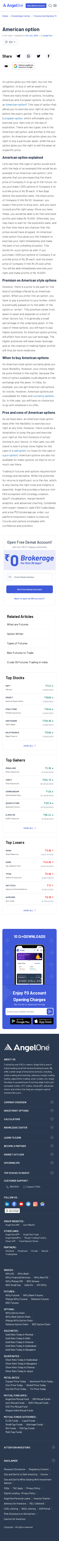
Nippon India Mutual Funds (19, 1410)
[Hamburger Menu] (55, 5)
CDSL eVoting (11, 1508)
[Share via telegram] (18, 56)
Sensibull (10, 1250)
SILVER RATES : (12, 1356)
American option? (16, 104)
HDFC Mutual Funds (38, 1402)
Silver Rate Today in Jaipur (19, 1371)
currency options (43, 396)
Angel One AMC (13, 1224)
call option (20, 450)
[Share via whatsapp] (28, 56)
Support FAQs (33, 1186)
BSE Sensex (33, 1281)
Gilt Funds (11, 1428)
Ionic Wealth (29, 1224)
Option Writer (15, 633)
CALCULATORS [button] (12, 1119)
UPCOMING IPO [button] (12, 1162)
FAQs (6, 1488)
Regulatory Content (39, 1469)
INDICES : (9, 1270)
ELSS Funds (12, 1420)
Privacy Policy (33, 1488)
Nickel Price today (36, 1385)
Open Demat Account (36, 6)
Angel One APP (13, 1234)
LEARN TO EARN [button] (12, 1137)
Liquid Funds (28, 1420)
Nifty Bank (23, 1273)
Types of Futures (17, 643)
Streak (34, 1250)
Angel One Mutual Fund (17, 1398)
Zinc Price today (14, 1385)
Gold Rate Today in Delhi (18, 1338)
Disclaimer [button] (11, 1460)
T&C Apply (18, 1488)
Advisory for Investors (15, 1503)
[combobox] (10, 42)
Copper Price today (16, 1381)
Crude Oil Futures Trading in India (27, 662)
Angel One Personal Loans (17, 1498)
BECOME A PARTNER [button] (15, 1146)
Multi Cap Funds (14, 1431)
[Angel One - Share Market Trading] (12, 5)
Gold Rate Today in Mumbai (19, 1334)
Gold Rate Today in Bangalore (21, 1349)
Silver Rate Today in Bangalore (21, 1363)
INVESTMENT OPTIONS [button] (16, 1110)
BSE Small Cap (13, 1284)
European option (12, 118)
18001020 (14, 1186)
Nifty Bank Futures (33, 1295)
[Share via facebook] (48, 56)
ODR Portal (44, 1508)
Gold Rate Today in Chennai (20, 1341)
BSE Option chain (41, 1324)
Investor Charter (42, 1498)
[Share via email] (6, 66)
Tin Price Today (38, 1388)
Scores (44, 1474)
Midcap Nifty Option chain (19, 1320)
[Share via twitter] (38, 56)
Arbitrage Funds (34, 1424)
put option (10, 455)
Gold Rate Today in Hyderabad (21, 1345)
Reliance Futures (40, 1298)
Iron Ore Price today (16, 1388)
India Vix (28, 1284)
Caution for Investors (14, 1518)
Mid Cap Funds (27, 1428)
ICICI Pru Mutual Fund (16, 1406)
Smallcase (23, 1250)
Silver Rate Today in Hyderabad (21, 1359)
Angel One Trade (31, 1234)
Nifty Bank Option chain (18, 1316)
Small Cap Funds (14, 1424)
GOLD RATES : (11, 1330)
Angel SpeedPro (13, 1237)
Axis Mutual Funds (15, 1402)
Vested (44, 1250)
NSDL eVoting (28, 1508)
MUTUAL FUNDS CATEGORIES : (20, 1416)
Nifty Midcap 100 (14, 1281)
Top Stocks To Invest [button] (17, 1173)
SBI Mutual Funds (41, 1398)
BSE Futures (12, 1302)
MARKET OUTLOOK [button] (14, 1154)
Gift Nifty (42, 1284)
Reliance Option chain (17, 1324)
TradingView (11, 1254)
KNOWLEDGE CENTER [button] (15, 1127)
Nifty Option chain (15, 1312)
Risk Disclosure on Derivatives (19, 1513)
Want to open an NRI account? (29, 598)
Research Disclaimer (14, 1469)
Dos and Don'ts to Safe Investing (20, 1474)
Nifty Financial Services (18, 1277)
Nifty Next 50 (41, 1277)
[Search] (50, 5)
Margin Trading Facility (35, 1237)
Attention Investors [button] (17, 1447)
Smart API (10, 1241)
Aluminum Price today (41, 1381)
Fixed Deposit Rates (28, 1241)
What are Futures (17, 624)
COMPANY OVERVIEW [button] (15, 1102)
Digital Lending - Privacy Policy (19, 1493)
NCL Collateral (37, 1503)
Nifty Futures (13, 1295)
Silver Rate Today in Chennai (20, 1367)
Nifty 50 (10, 1273)
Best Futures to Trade (20, 652)
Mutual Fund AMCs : (16, 1395)
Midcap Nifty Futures (17, 1298)
